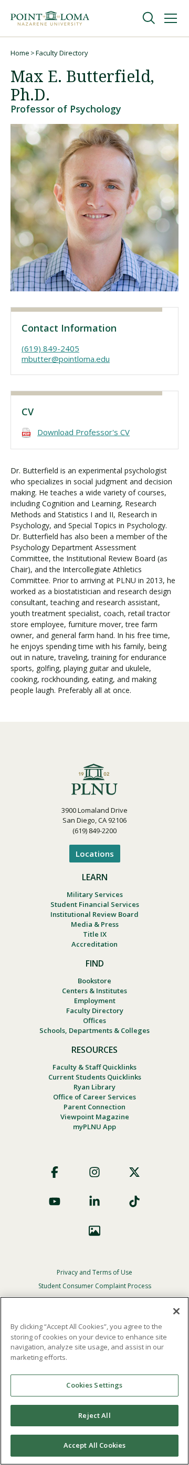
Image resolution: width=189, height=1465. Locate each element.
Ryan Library (95, 1087)
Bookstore (94, 980)
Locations (95, 853)
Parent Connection (94, 1106)
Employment (95, 1000)
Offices (94, 1020)
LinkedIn (94, 1201)
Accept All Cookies (94, 1445)
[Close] (176, 1311)
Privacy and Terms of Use (94, 1272)
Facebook (54, 1172)
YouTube (54, 1201)
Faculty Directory (62, 53)
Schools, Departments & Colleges (94, 1030)
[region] (94, 1381)
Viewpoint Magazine (94, 1116)
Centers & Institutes (94, 990)
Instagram (94, 1172)
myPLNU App (94, 1126)
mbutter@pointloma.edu (66, 359)
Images (94, 1230)
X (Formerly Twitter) (134, 1172)
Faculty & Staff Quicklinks (94, 1067)
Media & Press (95, 924)
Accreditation (94, 944)
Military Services (95, 894)
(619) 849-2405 (50, 348)
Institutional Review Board (94, 914)
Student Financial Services (94, 904)
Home (19, 53)
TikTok (134, 1201)
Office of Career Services (94, 1096)
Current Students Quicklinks (94, 1077)
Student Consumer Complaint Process (94, 1285)
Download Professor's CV (83, 432)
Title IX (95, 934)
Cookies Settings (94, 1385)
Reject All (94, 1415)
